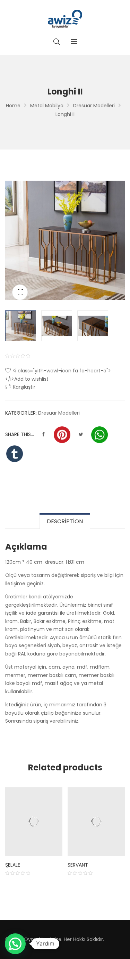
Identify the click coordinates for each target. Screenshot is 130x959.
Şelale (12, 864)
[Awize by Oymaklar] (65, 19)
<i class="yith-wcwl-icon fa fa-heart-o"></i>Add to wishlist (58, 374)
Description (65, 521)
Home (13, 105)
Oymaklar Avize (42, 939)
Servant (78, 864)
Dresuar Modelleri (94, 105)
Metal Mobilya (46, 105)
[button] (15, 943)
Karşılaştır (24, 386)
